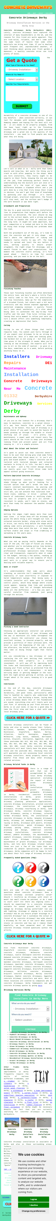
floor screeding (12, 1107)
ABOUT (34, 13)
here (40, 985)
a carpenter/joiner (27, 1098)
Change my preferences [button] (33, 1211)
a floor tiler (31, 1102)
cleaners (8, 1083)
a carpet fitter (30, 1093)
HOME (29, 13)
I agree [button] (33, 1199)
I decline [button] (34, 1205)
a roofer (29, 1100)
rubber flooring (34, 1105)
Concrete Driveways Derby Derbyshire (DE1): (28, 30)
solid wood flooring (14, 1088)
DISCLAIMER (49, 13)
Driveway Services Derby (17, 990)
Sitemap (5, 1197)
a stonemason (17, 1091)
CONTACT (40, 13)
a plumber (9, 1081)
